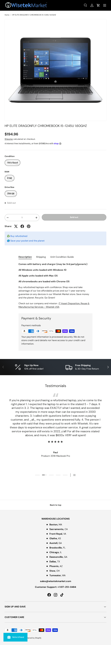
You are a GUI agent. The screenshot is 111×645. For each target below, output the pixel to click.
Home (7, 15)
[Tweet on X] (16, 226)
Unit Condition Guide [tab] (62, 256)
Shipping (9, 139)
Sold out (74, 217)
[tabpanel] (55, 285)
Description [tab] (25, 256)
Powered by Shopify (33, 638)
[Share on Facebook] (22, 226)
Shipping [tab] (41, 256)
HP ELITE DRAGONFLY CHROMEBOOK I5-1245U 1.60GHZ (34, 15)
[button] (98, 5)
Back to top (55, 505)
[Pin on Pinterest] (28, 226)
